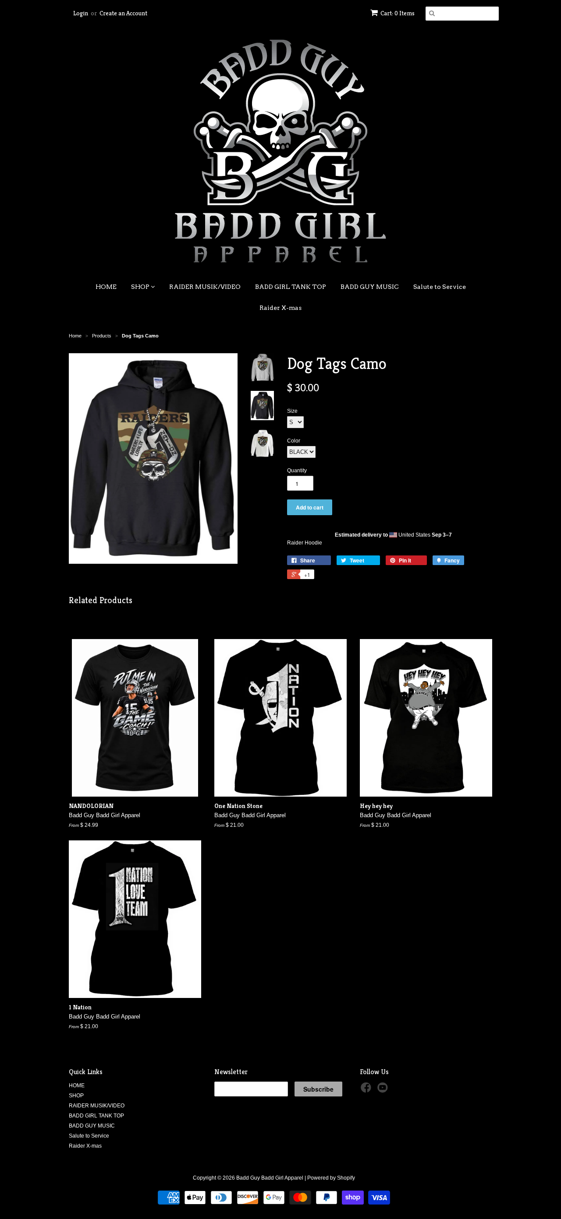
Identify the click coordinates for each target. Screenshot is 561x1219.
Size (292, 411)
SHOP (141, 286)
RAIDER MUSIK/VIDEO (205, 286)
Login (80, 13)
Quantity (297, 470)
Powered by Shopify (331, 1178)
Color (293, 441)
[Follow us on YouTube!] (384, 1090)
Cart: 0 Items (397, 13)
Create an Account (123, 13)
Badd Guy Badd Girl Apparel (269, 1178)
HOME (106, 286)
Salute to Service (439, 286)
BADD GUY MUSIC (370, 286)
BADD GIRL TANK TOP (290, 286)
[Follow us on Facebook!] (367, 1090)
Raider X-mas (280, 307)
